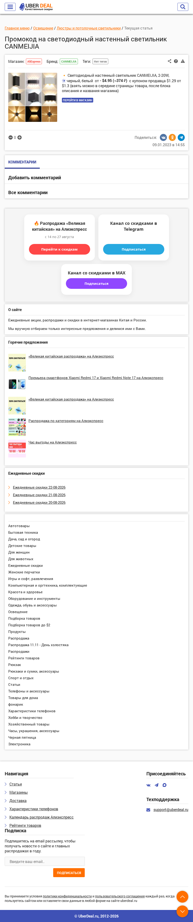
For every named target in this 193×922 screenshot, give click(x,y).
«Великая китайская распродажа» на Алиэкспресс (71, 356)
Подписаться (134, 249)
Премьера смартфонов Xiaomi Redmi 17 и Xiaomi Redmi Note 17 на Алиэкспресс (95, 378)
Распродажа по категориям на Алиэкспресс (65, 420)
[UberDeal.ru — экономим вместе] (35, 7)
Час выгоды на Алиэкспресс (52, 442)
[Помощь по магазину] (176, 61)
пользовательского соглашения (120, 896)
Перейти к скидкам (59, 249)
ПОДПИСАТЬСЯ (69, 873)
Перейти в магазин (77, 100)
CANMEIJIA (68, 61)
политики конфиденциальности (67, 896)
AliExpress (33, 61)
